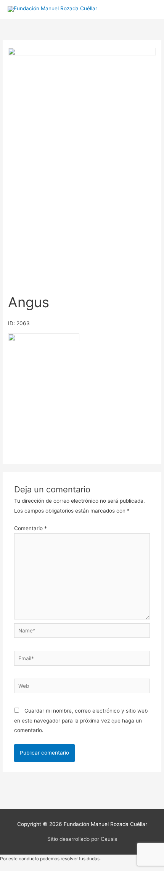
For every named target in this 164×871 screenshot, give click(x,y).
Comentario (30, 528)
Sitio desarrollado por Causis (82, 839)
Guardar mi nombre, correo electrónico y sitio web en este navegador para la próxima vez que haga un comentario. (81, 720)
